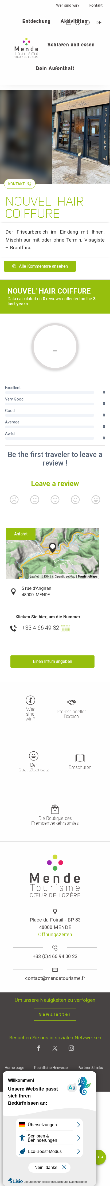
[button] (87, 22)
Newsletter (55, 1014)
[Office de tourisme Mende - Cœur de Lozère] (26, 48)
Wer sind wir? (68, 5)
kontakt (96, 5)
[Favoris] (78, 23)
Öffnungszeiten (55, 934)
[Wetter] (68, 22)
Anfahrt (21, 533)
